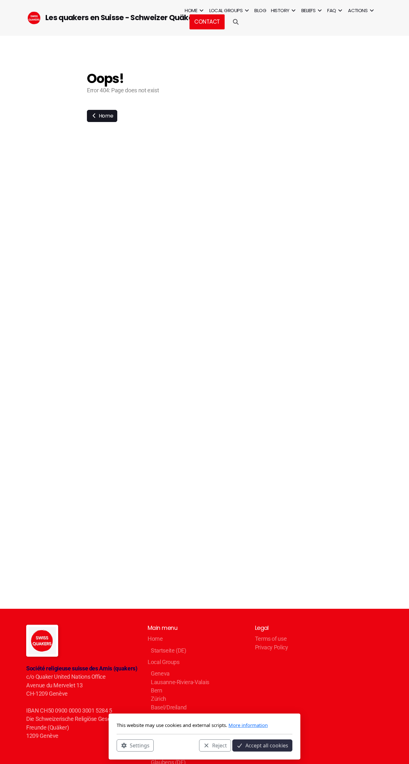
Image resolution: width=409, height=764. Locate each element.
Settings (140, 745)
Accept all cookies (266, 745)
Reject (219, 745)
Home (105, 115)
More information (248, 725)
